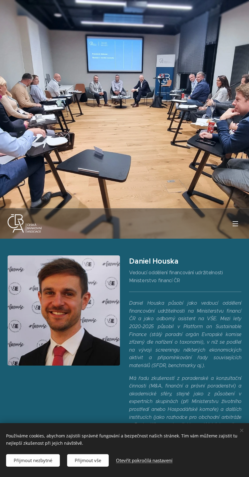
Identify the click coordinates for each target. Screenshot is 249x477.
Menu (235, 223)
